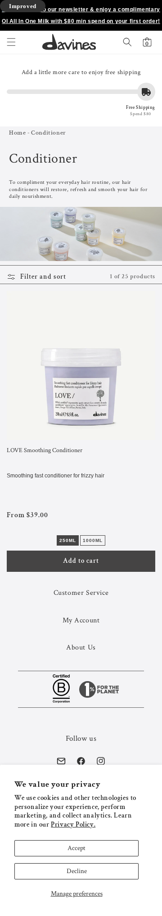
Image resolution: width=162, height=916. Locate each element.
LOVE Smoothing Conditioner (44, 450)
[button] (11, 42)
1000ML (93, 540)
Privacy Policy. (73, 824)
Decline (77, 871)
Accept (77, 848)
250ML (67, 540)
